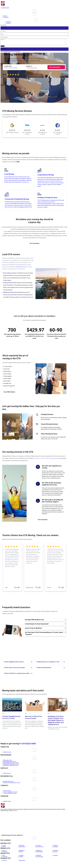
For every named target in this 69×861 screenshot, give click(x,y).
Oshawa (56, 855)
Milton (21, 851)
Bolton (4, 850)
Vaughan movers (7, 801)
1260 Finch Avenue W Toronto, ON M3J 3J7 (12, 835)
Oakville (56, 851)
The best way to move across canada (14, 667)
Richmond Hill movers (8, 781)
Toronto (5, 860)
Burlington (39, 850)
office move (30, 297)
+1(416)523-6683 (28, 743)
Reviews (5, 16)
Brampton (22, 850)
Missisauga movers (7, 760)
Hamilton (56, 850)
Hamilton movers (7, 752)
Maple (4, 846)
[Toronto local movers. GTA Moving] (27, 125)
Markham (39, 855)
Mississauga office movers (9, 761)
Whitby (21, 856)
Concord (39, 845)
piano (58, 437)
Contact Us (8, 22)
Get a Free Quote (54, 67)
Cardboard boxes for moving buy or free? (48, 661)
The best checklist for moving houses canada (16, 673)
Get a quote (3, 25)
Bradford (22, 845)
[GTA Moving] (42, 125)
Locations (8, 23)
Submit (2, 46)
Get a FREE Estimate (9, 392)
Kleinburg (5, 851)
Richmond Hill (40, 846)
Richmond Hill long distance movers (11, 782)
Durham (21, 855)
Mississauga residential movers (10, 765)
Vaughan (56, 846)
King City (56, 845)
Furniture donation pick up (44, 667)
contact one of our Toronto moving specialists (46, 458)
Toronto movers (7, 790)
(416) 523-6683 (29, 458)
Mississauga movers (21, 266)
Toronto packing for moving (9, 793)
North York (22, 860)
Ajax (4, 855)
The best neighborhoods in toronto (14, 661)
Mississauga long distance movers (11, 764)
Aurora (4, 845)
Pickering (5, 856)
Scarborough (40, 856)
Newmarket (22, 846)
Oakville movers (7, 773)
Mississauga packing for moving (10, 762)
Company (5, 17)
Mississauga (40, 851)
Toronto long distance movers (10, 792)
